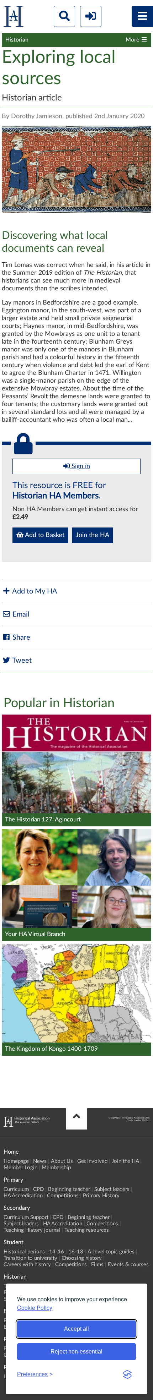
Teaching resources (86, 1230)
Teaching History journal (32, 1230)
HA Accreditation (23, 1195)
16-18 (75, 1251)
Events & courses (128, 1264)
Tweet (21, 660)
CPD (38, 1189)
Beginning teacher (69, 1189)
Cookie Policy (34, 1307)
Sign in (80, 466)
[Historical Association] (13, 18)
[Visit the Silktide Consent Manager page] (127, 1374)
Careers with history (27, 1264)
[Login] (90, 16)
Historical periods (24, 1251)
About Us (62, 1161)
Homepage (16, 1161)
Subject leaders (112, 1189)
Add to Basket (43, 535)
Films (97, 1264)
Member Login (20, 1167)
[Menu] (142, 16)
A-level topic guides (111, 1251)
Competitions (63, 1195)
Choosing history (82, 1258)
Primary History (101, 1195)
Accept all (76, 1329)
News (40, 1161)
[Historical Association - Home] (26, 1125)
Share (20, 637)
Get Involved (92, 1161)
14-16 (56, 1251)
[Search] (64, 16)
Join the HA (92, 535)
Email (20, 614)
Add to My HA (34, 591)
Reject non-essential (76, 1352)
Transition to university (30, 1258)
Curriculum (16, 1189)
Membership (56, 1167)
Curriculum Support (26, 1217)
